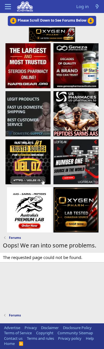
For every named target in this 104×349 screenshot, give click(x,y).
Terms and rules (40, 338)
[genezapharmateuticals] (76, 65)
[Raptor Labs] (29, 209)
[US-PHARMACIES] (76, 114)
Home (9, 343)
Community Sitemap (75, 332)
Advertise (12, 327)
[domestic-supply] (28, 114)
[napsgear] (28, 65)
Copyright (44, 332)
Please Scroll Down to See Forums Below (52, 20)
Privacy (31, 327)
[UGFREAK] (76, 161)
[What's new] (97, 6)
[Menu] (8, 6)
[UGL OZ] (28, 161)
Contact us (13, 338)
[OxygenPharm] (76, 209)
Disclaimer (50, 327)
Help (90, 338)
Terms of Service (18, 332)
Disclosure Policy (77, 327)
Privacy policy (69, 338)
